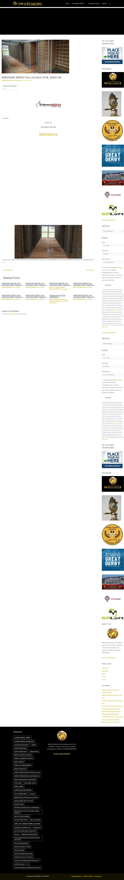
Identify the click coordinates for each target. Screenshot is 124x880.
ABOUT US (105, 668)
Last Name (105, 250)
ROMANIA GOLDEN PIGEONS (29, 834)
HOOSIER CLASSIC (19, 804)
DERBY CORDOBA (19, 761)
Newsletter (105, 671)
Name (103, 242)
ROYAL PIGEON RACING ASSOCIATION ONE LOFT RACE (27, 838)
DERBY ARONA (34, 751)
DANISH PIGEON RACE (20, 751)
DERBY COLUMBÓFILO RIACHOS (23, 758)
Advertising (98, 876)
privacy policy (113, 310)
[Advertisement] (62, 20)
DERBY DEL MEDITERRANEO (57, 287)
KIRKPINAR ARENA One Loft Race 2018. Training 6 (12, 296)
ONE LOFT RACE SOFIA (20, 819)
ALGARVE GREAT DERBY (22, 737)
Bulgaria (34, 744)
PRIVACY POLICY (88, 876)
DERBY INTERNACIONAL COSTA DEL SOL (27, 776)
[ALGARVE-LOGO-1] (113, 155)
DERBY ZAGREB (18, 786)
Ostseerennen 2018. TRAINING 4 (57, 296)
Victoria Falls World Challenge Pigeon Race (27, 867)
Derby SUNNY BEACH (30, 783)
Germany (32, 793)
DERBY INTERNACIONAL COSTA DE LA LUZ (27, 772)
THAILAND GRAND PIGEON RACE (23, 853)
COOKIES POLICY (76, 876)
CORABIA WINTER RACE (20, 748)
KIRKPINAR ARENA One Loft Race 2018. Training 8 (83, 296)
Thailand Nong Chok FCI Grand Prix (23, 856)
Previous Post (7, 270)
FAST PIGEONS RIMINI (20, 793)
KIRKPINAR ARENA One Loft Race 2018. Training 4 (59, 284)
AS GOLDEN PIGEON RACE (21, 744)
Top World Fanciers (19, 864)
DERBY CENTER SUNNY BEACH (58, 299)
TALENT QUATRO (19, 850)
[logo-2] (113, 195)
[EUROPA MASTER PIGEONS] (113, 178)
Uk (28, 864)
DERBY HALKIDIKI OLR (20, 768)
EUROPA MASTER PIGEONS (22, 790)
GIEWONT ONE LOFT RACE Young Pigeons (26, 797)
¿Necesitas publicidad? (109, 220)
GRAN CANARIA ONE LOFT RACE (23, 800)
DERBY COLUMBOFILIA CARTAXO (22, 754)
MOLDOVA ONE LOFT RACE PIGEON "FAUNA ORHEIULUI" (26, 811)
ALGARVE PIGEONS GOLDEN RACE (24, 741)
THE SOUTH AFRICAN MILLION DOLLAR (26, 860)
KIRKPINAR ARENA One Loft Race (12, 80)
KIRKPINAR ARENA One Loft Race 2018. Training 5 (83, 284)
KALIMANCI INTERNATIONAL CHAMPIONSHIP (26, 807)
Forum (104, 679)
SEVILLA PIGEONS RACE (21, 843)
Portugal (16, 834)
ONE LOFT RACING (35, 819)
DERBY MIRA (17, 783)
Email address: (106, 259)
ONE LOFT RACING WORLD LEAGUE (27, 823)
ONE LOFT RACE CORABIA (21, 816)
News (103, 674)
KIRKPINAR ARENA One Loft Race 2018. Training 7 (36, 296)
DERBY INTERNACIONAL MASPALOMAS (25, 779)
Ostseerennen (53, 302)
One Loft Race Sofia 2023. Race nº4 (112, 706)
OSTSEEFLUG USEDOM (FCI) (22, 827)
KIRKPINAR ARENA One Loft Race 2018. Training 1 (12, 284)
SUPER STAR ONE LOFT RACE (22, 846)
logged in (12, 314)
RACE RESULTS (48, 134)
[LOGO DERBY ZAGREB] (112, 130)
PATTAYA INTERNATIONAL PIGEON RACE (25, 831)
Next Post (90, 270)
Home (103, 676)
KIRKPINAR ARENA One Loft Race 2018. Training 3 (36, 284)
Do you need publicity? (108, 657)
